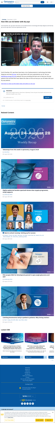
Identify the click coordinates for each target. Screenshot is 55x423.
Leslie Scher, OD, (31, 235)
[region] (27, 416)
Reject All (49, 420)
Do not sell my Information (27, 379)
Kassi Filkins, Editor (23, 320)
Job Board (27, 374)
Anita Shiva (6, 152)
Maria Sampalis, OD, (7, 236)
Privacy (27, 377)
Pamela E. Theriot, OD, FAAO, (10, 235)
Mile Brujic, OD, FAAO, (23, 235)
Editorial (27, 371)
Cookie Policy (10, 417)
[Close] (52, 412)
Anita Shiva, (15, 236)
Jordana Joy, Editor (8, 194)
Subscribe (47, 97)
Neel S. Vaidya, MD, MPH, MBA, (11, 320)
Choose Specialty (26, 6)
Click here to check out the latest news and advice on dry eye (18, 83)
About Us (27, 369)
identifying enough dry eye (8, 76)
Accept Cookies (39, 420)
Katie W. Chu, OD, (40, 235)
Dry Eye (3, 106)
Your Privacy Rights (27, 380)
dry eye (14, 74)
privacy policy (28, 100)
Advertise (27, 367)
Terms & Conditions (28, 375)
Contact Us (27, 372)
